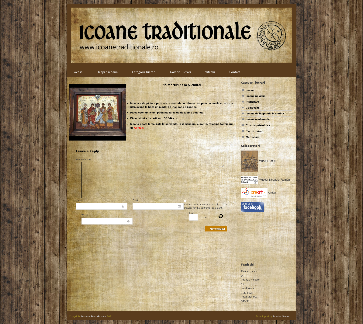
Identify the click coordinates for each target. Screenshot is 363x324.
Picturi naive (254, 131)
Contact (234, 72)
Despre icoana (107, 72)
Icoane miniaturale (258, 119)
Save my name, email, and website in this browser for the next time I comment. (205, 205)
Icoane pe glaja (255, 95)
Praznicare (252, 101)
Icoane (250, 90)
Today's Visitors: (250, 279)
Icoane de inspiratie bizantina (265, 113)
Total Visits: (247, 288)
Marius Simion (281, 316)
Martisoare (252, 136)
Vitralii (210, 72)
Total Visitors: (249, 296)
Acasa (78, 72)
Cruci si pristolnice (258, 125)
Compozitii (253, 107)
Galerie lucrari (180, 72)
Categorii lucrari (144, 72)
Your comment (83, 159)
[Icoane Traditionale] (181, 35)
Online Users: (249, 271)
